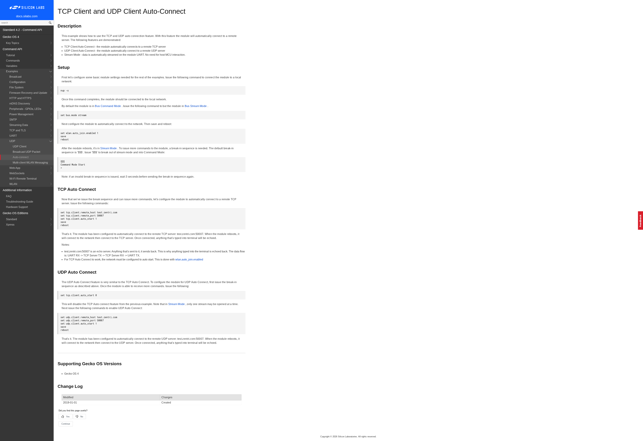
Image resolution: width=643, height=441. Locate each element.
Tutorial (10, 55)
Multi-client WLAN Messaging (30, 162)
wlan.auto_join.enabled (189, 259)
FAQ (8, 196)
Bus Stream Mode (196, 106)
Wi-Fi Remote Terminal (23, 178)
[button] (640, 220)
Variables (11, 66)
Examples (12, 71)
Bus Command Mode (108, 106)
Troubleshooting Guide (19, 201)
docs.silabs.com (27, 16)
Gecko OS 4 (11, 37)
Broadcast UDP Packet (26, 151)
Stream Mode (109, 148)
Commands (13, 60)
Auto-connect (20, 157)
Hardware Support (17, 207)
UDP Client (19, 146)
